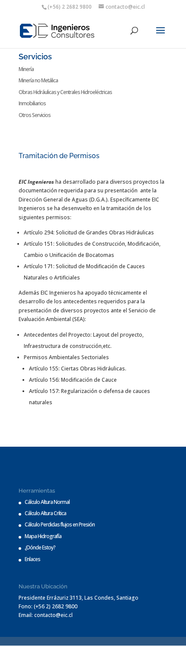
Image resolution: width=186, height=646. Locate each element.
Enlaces (32, 559)
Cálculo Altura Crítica (45, 513)
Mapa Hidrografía (43, 536)
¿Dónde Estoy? (40, 547)
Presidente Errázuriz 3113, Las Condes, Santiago (78, 597)
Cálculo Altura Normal (47, 502)
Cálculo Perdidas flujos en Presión (60, 524)
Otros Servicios (35, 115)
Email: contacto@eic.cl (46, 615)
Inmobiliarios (32, 103)
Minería (26, 69)
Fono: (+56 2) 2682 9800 (48, 606)
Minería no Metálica (38, 80)
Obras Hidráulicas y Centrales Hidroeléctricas (65, 92)
